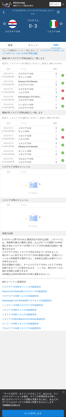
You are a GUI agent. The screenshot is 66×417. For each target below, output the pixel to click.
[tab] (10, 45)
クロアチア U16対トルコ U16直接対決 (20, 296)
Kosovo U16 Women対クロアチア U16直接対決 (24, 291)
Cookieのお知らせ (11, 405)
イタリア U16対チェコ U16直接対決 (19, 309)
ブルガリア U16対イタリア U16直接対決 (21, 328)
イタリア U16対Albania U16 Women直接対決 (23, 319)
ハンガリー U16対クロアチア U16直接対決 (22, 305)
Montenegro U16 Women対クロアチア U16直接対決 (27, 300)
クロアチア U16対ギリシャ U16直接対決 (21, 286)
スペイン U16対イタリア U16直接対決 (20, 323)
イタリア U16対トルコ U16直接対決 (19, 314)
